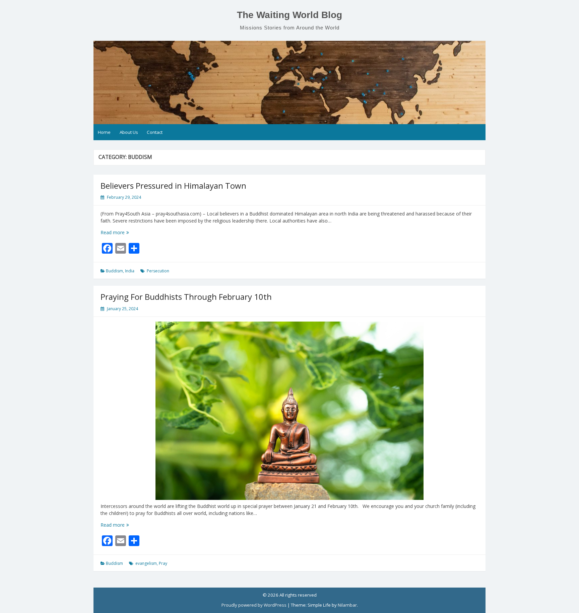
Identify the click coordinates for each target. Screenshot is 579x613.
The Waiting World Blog (289, 15)
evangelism (146, 563)
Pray (163, 563)
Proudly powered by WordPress (253, 605)
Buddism (114, 271)
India (129, 271)
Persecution (158, 271)
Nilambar (347, 605)
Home (104, 132)
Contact (155, 132)
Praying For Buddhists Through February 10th (186, 296)
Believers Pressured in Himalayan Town (173, 185)
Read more (124, 232)
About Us (129, 132)
